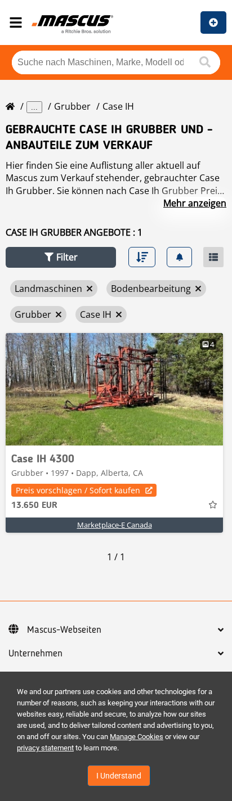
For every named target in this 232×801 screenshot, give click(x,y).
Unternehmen (35, 654)
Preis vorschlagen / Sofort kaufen (78, 490)
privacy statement (45, 748)
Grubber (72, 106)
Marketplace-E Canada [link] (114, 525)
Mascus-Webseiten (64, 630)
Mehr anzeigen (194, 203)
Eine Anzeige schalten (213, 22)
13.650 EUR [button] (34, 505)
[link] (114, 389)
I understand (118, 775)
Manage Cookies (136, 736)
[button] (61, 257)
